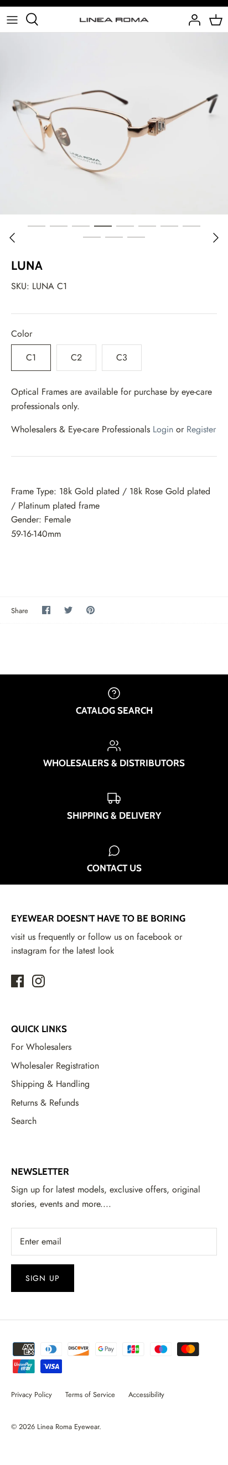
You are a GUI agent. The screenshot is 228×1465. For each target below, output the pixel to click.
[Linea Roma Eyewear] (114, 19)
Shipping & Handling (50, 1083)
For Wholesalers (41, 1046)
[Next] (216, 238)
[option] (114, 123)
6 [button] (147, 225)
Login (163, 429)
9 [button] (92, 236)
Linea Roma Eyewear (68, 1426)
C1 (31, 357)
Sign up (42, 1278)
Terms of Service (90, 1394)
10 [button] (114, 236)
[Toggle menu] (12, 19)
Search (24, 1121)
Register (201, 429)
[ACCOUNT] (191, 19)
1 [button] (36, 225)
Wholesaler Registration (55, 1065)
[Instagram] (38, 981)
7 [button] (169, 225)
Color (21, 334)
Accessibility (146, 1394)
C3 (121, 357)
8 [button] (191, 225)
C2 (76, 357)
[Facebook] (17, 981)
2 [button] (59, 225)
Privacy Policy (31, 1394)
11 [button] (136, 236)
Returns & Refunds (45, 1102)
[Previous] (12, 238)
